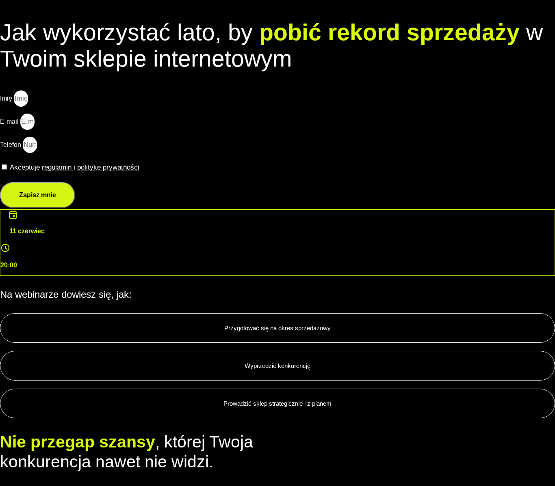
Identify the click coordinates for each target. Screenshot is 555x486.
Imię (7, 98)
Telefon (11, 144)
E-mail (10, 121)
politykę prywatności (108, 167)
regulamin (58, 167)
